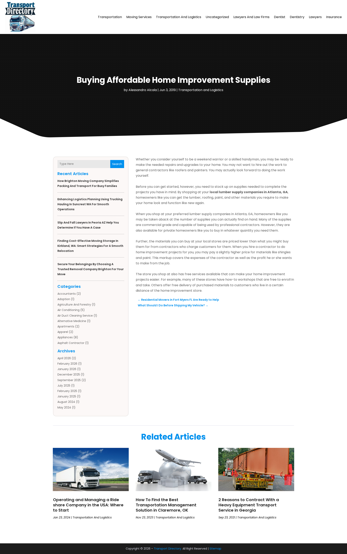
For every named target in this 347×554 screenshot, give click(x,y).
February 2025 (67, 391)
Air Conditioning (68, 310)
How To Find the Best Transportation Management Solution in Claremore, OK (166, 505)
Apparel (62, 332)
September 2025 (69, 380)
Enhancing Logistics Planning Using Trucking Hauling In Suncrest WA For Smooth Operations (89, 204)
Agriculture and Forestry (74, 305)
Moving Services (139, 17)
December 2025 (68, 374)
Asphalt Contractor (70, 343)
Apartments (65, 326)
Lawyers (315, 17)
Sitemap (215, 549)
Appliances (65, 337)
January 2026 (66, 369)
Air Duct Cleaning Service (75, 316)
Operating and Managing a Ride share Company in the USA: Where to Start (88, 505)
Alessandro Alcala (143, 90)
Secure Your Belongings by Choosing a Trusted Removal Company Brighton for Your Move (90, 269)
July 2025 (63, 386)
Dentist (279, 17)
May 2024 (64, 407)
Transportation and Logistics (178, 17)
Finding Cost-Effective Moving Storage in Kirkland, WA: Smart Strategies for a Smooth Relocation (90, 246)
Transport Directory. (168, 549)
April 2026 (64, 358)
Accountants (66, 294)
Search (117, 164)
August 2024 (66, 402)
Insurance (334, 17)
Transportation (110, 17)
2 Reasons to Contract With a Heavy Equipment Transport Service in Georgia (248, 505)
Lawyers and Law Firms (251, 17)
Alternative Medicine (71, 321)
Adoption (63, 299)
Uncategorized (217, 17)
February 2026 (67, 364)
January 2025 (66, 396)
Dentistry (297, 17)
